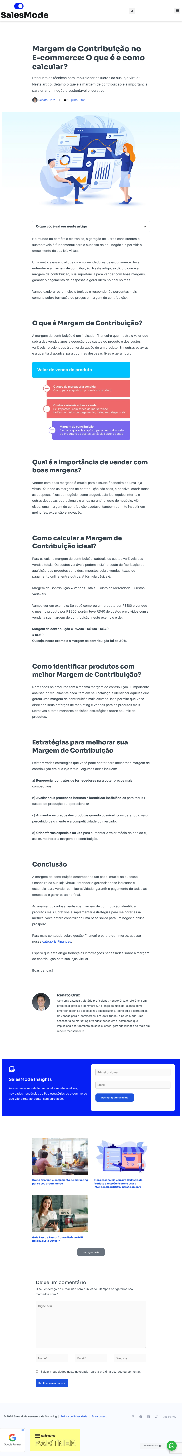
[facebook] (141, 1416)
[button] (132, 11)
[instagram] (133, 1416)
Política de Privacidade (74, 1416)
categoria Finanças (56, 941)
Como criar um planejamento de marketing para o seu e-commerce (60, 1181)
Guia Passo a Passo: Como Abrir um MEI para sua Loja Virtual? (57, 1239)
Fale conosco (99, 1416)
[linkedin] (149, 1416)
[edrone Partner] (55, 1439)
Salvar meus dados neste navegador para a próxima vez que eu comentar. (91, 1371)
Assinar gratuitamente (114, 1097)
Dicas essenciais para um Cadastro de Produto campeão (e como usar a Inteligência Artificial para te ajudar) (118, 1183)
